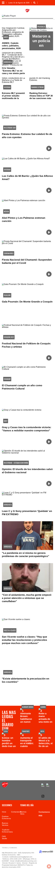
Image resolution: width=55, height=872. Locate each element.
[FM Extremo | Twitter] (48, 785)
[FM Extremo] (5, 787)
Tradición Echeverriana (7, 831)
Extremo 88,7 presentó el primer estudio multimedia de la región (13, 97)
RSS (40, 816)
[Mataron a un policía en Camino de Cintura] (41, 30)
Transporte (25, 731)
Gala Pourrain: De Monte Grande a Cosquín (27, 301)
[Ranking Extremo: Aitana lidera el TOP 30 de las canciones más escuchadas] (41, 84)
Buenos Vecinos (5, 824)
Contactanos (16, 812)
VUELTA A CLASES (10, 630)
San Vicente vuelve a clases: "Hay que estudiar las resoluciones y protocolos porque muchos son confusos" (24, 639)
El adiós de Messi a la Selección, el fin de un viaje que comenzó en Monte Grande (46, 748)
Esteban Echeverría (6, 817)
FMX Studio (4, 837)
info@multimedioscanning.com (26, 861)
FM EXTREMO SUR (9, 127)
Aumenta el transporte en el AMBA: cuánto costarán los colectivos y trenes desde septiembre (27, 748)
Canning (43, 707)
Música (6, 211)
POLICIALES (41, 26)
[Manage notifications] (49, 866)
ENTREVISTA (8, 62)
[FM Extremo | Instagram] (43, 796)
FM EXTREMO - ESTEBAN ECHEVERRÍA (16, 462)
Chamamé (7, 379)
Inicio (4, 812)
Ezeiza (6, 731)
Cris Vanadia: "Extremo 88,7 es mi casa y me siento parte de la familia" (13, 72)
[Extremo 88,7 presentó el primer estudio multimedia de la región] (14, 84)
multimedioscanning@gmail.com (20, 857)
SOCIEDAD (7, 87)
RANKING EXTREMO (37, 87)
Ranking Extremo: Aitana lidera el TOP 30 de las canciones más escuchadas (41, 97)
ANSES (6, 37)
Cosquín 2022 (9, 337)
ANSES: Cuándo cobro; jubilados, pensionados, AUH (11, 46)
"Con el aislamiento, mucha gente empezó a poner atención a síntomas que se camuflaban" (26, 598)
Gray (5, 421)
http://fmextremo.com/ (9, 853)
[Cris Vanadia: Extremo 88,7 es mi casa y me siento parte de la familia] (14, 59)
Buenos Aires (23, 813)
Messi (42, 731)
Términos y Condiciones (9, 847)
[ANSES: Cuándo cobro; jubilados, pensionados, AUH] (14, 34)
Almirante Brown (27, 707)
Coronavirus (9, 253)
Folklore (7, 295)
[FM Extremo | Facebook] (43, 785)
